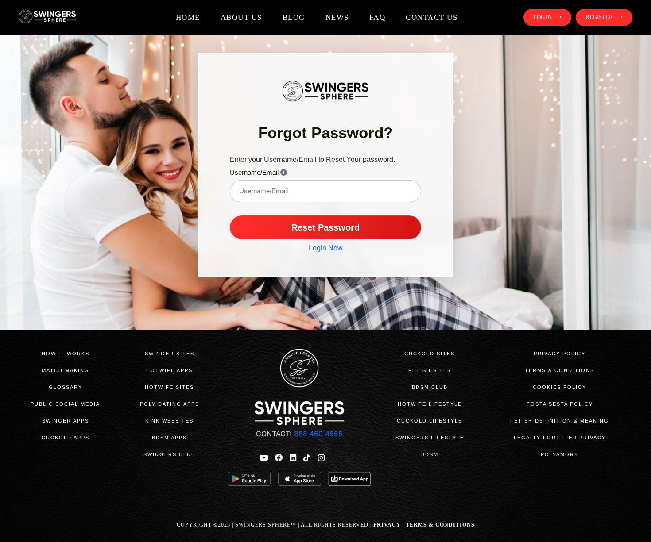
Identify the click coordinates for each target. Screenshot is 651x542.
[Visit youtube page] (264, 457)
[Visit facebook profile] (279, 457)
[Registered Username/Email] (283, 172)
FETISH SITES (429, 370)
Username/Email (255, 172)
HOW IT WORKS (65, 353)
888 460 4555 (317, 433)
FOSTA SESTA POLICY (560, 404)
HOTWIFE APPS (169, 370)
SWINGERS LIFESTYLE (429, 437)
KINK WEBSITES (169, 420)
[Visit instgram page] (321, 457)
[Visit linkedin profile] (293, 457)
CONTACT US (431, 17)
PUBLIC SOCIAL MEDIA (65, 404)
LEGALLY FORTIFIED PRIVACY (560, 437)
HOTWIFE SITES (169, 387)
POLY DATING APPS (169, 404)
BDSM (429, 454)
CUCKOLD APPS (65, 437)
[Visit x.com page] (336, 457)
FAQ (377, 17)
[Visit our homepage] (63, 17)
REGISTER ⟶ (604, 17)
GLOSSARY (65, 387)
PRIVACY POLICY (559, 353)
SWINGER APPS (65, 420)
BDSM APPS (169, 437)
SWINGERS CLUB (169, 454)
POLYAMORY (559, 454)
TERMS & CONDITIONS (559, 370)
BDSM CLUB (430, 387)
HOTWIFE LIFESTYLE (430, 404)
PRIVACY (387, 525)
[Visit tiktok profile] (307, 457)
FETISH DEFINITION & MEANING (559, 420)
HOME (188, 17)
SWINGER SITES (169, 353)
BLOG (294, 17)
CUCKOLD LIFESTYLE (429, 420)
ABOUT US (241, 17)
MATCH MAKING (65, 370)
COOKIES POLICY (559, 387)
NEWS (337, 17)
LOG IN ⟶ (547, 17)
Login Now (326, 248)
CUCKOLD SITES (429, 353)
